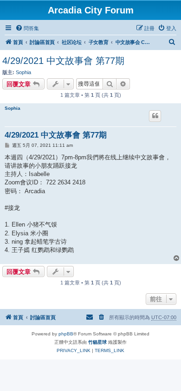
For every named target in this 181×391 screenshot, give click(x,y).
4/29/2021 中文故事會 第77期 (63, 61)
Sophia (23, 72)
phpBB (65, 333)
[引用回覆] (155, 115)
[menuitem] (27, 28)
